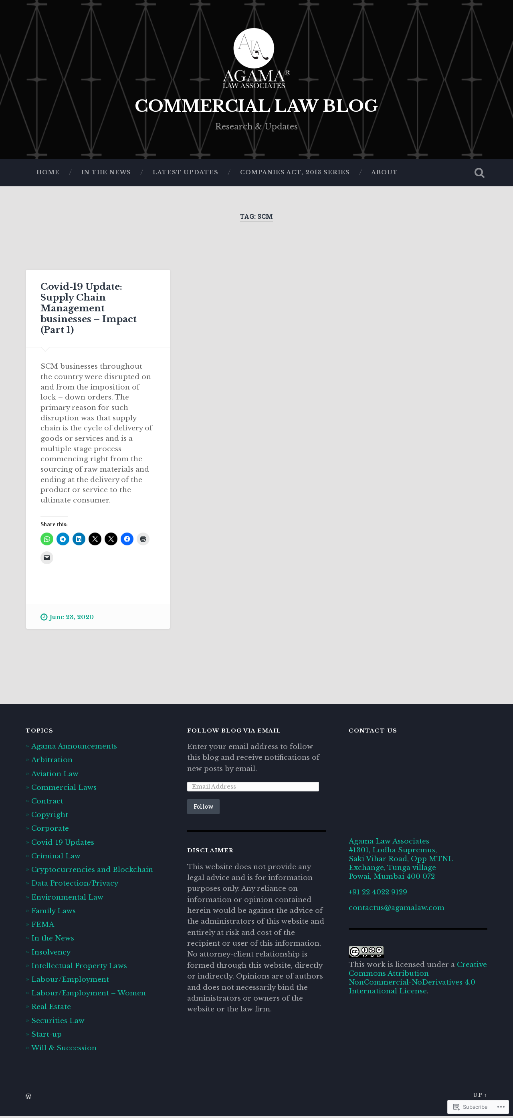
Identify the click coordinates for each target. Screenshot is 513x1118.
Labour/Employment (70, 979)
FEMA (42, 924)
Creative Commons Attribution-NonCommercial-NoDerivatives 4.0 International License (418, 977)
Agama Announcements (74, 746)
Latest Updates (185, 172)
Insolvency (51, 952)
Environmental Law (67, 897)
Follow (203, 806)
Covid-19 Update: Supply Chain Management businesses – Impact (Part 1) (88, 308)
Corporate (50, 828)
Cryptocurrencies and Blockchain (92, 869)
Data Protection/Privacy (74, 883)
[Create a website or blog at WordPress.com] (28, 1097)
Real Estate (51, 1006)
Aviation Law (55, 773)
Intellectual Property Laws (79, 965)
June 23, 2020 (72, 617)
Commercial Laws (64, 787)
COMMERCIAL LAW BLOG (256, 106)
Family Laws (53, 910)
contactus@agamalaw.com (396, 907)
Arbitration (52, 759)
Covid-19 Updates (62, 842)
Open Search (479, 172)
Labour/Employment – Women (88, 993)
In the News (106, 172)
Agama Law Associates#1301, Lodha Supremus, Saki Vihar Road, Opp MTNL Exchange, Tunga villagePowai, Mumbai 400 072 (401, 859)
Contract (47, 801)
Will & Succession (64, 1047)
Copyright (49, 814)
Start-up (46, 1034)
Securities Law (58, 1020)
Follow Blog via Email (234, 730)
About (385, 172)
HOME (48, 172)
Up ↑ (480, 1095)
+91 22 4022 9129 (378, 892)
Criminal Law (56, 856)
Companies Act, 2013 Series (295, 172)
